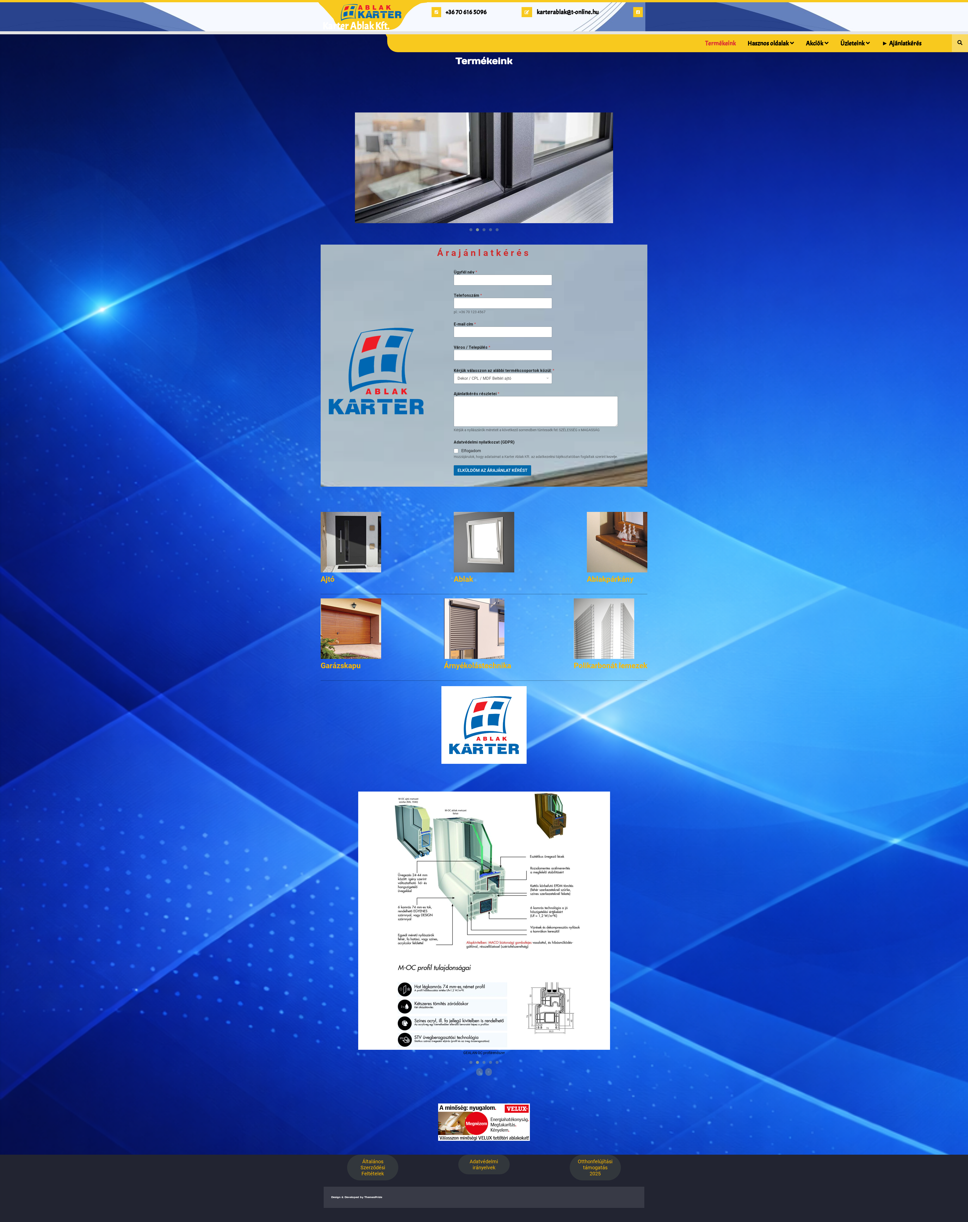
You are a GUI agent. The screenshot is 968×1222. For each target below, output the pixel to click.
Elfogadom (471, 450)
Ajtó (328, 579)
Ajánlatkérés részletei (476, 393)
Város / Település (472, 347)
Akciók (814, 43)
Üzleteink (852, 43)
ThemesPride (372, 1197)
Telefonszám (468, 295)
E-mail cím (465, 324)
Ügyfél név (465, 272)
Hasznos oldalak (768, 43)
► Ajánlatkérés (902, 43)
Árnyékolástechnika (477, 665)
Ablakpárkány (610, 579)
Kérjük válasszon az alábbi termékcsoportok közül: (504, 370)
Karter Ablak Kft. (356, 26)
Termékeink (720, 43)
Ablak (463, 579)
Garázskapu (341, 665)
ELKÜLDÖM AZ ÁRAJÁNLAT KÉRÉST (492, 470)
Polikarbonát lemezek (610, 665)
